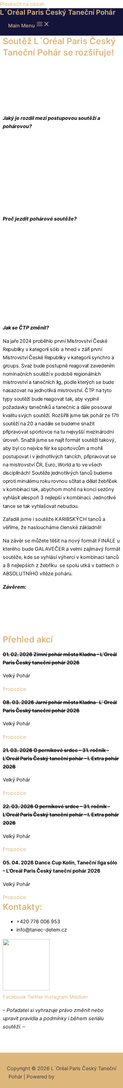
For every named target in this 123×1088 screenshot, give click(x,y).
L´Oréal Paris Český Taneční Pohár (57, 12)
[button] (14, 689)
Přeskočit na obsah (22, 4)
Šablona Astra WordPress (85, 1077)
